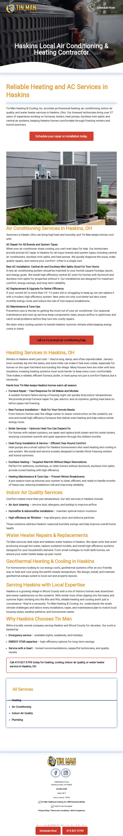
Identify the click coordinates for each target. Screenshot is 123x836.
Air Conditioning (21, 706)
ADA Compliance (78, 811)
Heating (16, 700)
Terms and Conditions (60, 811)
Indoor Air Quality (22, 713)
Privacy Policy (43, 811)
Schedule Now (48, 830)
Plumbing (17, 719)
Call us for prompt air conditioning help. (61, 340)
